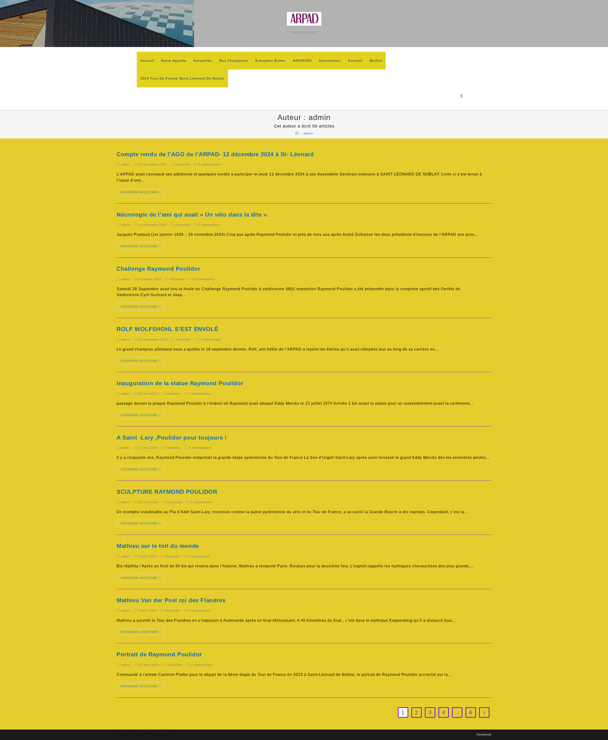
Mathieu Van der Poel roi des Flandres (171, 600)
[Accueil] (297, 133)
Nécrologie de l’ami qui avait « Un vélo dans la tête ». (192, 214)
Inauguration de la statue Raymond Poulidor (180, 383)
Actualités (182, 164)
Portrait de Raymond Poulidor (159, 654)
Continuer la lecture (139, 192)
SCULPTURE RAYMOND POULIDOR (167, 492)
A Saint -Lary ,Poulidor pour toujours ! (172, 437)
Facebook (484, 734)
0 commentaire (209, 164)
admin (125, 164)
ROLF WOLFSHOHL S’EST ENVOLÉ (167, 329)
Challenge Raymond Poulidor (158, 269)
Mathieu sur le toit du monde (158, 546)
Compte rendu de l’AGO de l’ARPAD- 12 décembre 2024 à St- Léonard (215, 154)
